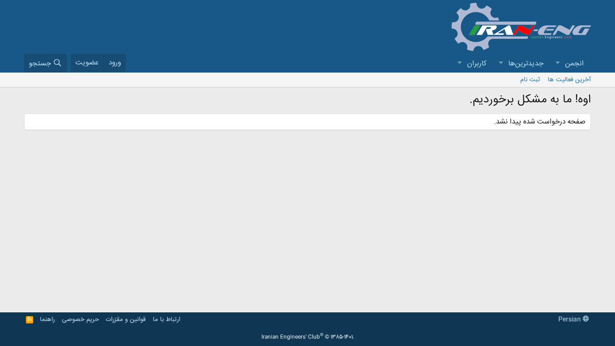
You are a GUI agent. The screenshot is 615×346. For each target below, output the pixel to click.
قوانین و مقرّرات (126, 319)
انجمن (574, 64)
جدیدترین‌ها (525, 64)
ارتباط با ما (166, 319)
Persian (570, 319)
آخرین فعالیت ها (569, 79)
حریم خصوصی (80, 319)
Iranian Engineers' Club (307, 337)
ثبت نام (530, 79)
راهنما (47, 319)
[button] (557, 64)
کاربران (477, 64)
